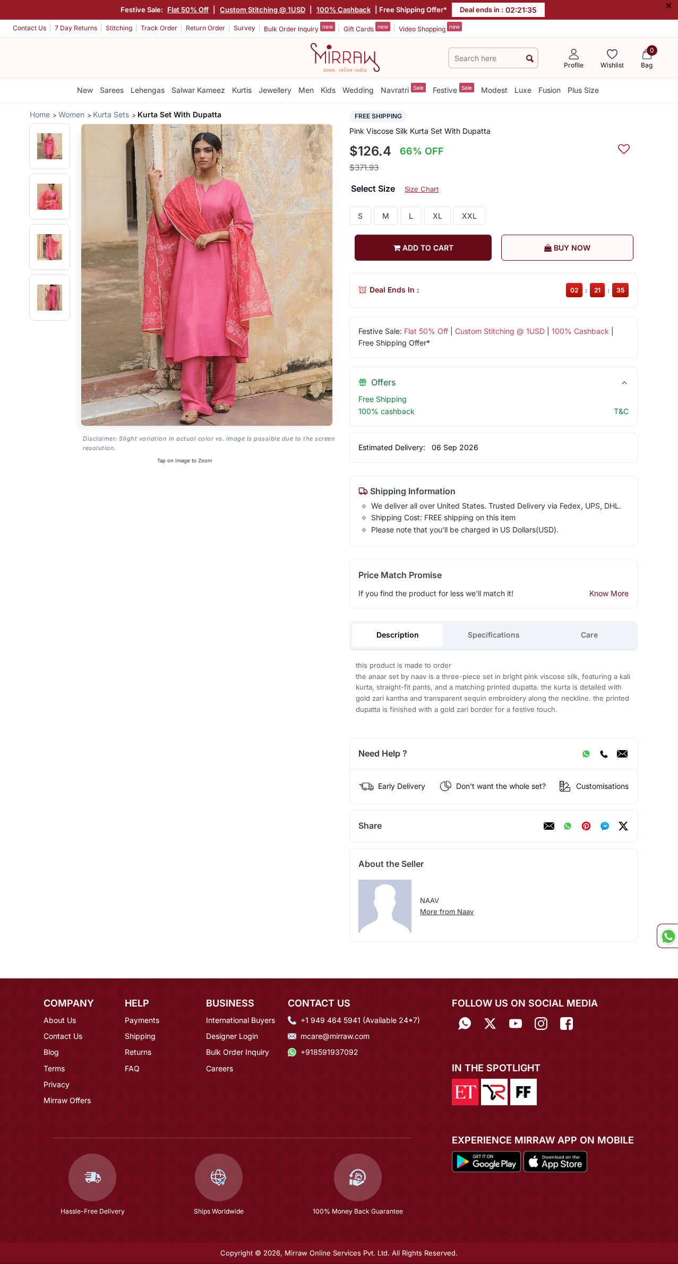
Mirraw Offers (67, 1100)
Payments (142, 1020)
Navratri (402, 89)
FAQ (132, 1068)
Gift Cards (366, 28)
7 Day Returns (76, 28)
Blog (51, 1051)
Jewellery (275, 89)
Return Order (205, 28)
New (85, 89)
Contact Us (29, 28)
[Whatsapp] (464, 1023)
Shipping (140, 1036)
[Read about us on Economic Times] (465, 1091)
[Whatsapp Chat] (667, 936)
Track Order (159, 28)
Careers (219, 1068)
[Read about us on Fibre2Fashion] (523, 1091)
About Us (60, 1020)
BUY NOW (571, 247)
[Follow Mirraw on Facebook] (566, 1023)
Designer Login (232, 1036)
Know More (609, 593)
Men (306, 89)
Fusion (549, 89)
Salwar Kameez (198, 89)
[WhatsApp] (586, 754)
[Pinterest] (586, 826)
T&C (621, 411)
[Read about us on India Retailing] (494, 1091)
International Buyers (240, 1020)
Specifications (494, 634)
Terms (54, 1068)
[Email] (622, 754)
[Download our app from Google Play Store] (486, 1161)
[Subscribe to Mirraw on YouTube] (515, 1023)
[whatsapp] (567, 826)
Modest (494, 89)
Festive (452, 89)
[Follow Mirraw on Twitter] (490, 1023)
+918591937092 (329, 1051)
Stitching (119, 28)
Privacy (57, 1084)
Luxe (522, 89)
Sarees (112, 89)
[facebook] (604, 826)
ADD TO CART (426, 247)
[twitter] (623, 826)
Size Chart (422, 189)
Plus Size (583, 89)
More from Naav (447, 911)
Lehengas (148, 89)
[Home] (345, 56)
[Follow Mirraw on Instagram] (541, 1023)
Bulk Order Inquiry (298, 28)
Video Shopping (429, 28)
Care (589, 634)
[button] (50, 146)
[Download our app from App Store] (555, 1161)
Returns (138, 1051)
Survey (244, 28)
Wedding (358, 89)
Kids (328, 89)
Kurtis (242, 89)
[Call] (603, 754)
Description (397, 634)
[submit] (529, 58)
